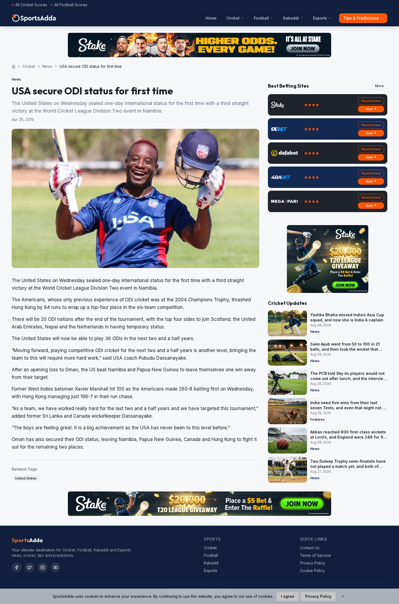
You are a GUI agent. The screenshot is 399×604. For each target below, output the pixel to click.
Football (261, 18)
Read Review (371, 101)
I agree (287, 596)
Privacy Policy (312, 563)
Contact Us (309, 547)
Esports (320, 18)
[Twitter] (29, 567)
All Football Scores (70, 4)
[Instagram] (42, 567)
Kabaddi (291, 18)
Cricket (233, 18)
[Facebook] (16, 567)
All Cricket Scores (31, 4)
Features (317, 419)
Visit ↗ (371, 109)
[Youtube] (56, 567)
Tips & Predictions (361, 18)
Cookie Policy (312, 570)
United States (26, 478)
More (379, 86)
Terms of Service (315, 555)
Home (211, 18)
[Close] (343, 596)
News (47, 66)
